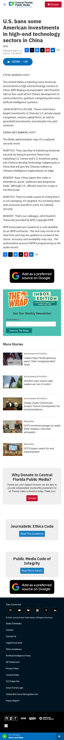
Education (29, 421)
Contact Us (11, 636)
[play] (4, 736)
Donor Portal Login (14, 688)
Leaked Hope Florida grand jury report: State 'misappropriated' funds (40, 361)
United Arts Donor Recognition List (22, 694)
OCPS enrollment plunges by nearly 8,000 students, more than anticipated (42, 429)
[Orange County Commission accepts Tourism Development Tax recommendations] (12, 403)
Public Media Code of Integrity (32, 561)
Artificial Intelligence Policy (18, 656)
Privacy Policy (12, 668)
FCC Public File (12, 681)
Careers (9, 630)
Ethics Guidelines (14, 649)
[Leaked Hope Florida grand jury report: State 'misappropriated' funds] (12, 359)
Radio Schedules (14, 623)
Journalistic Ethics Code (31, 526)
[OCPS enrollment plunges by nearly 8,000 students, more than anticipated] (12, 426)
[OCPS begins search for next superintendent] (12, 449)
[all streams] (60, 736)
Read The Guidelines (32, 533)
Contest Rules (12, 675)
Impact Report (12, 701)
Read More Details (32, 570)
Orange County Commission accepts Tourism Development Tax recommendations (42, 406)
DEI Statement (13, 662)
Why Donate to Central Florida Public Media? (32, 477)
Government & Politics (35, 353)
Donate (54, 4)
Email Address (13, 319)
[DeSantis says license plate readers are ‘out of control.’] (12, 381)
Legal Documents (14, 643)
